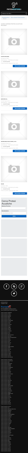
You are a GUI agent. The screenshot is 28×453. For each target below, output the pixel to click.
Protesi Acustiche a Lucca (5, 333)
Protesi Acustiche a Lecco (5, 332)
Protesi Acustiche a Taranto (6, 444)
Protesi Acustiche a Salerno (6, 349)
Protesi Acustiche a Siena (5, 350)
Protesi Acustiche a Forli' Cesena (7, 373)
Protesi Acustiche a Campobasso (7, 367)
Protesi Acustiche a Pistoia (5, 344)
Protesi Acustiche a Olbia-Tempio (7, 385)
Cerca (14, 216)
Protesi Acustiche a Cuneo (5, 418)
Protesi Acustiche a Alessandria (6, 359)
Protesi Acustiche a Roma (5, 394)
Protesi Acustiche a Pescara (6, 342)
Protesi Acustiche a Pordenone (6, 390)
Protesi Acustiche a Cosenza (6, 416)
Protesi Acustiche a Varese (6, 448)
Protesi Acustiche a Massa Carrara (7, 334)
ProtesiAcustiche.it (6, 17)
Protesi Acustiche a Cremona (6, 324)
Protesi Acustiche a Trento (5, 400)
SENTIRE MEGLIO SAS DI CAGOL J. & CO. (8, 141)
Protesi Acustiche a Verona (6, 449)
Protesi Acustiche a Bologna (6, 364)
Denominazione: (5, 211)
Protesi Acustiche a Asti (5, 407)
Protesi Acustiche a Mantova (6, 427)
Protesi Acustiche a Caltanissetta (7, 320)
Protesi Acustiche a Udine (5, 401)
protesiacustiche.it (4, 302)
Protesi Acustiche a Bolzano (6, 411)
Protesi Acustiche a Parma (5, 433)
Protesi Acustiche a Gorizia (6, 375)
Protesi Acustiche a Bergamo (6, 410)
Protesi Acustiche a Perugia (6, 388)
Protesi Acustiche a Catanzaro (6, 415)
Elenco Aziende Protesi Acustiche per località (9, 310)
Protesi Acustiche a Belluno (6, 316)
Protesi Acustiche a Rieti (5, 440)
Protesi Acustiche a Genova (6, 328)
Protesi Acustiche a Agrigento (6, 312)
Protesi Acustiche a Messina (6, 336)
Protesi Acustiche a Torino (5, 445)
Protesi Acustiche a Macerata (6, 380)
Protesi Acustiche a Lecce (5, 424)
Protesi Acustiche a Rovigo (5, 441)
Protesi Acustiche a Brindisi (6, 366)
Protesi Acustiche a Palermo (6, 387)
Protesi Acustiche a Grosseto (6, 422)
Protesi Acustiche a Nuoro (5, 338)
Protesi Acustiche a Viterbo (6, 450)
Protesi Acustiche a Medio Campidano (8, 428)
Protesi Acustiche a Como (5, 369)
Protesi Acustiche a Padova (6, 340)
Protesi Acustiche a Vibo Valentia (7, 357)
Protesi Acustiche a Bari (5, 362)
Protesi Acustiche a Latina (5, 377)
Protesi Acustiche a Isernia (6, 376)
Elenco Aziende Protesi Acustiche (18, 17)
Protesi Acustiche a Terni (5, 398)
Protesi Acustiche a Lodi (5, 426)
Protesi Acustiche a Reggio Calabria (7, 346)
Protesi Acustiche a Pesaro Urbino (7, 435)
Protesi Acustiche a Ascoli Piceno (7, 360)
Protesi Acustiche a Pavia (5, 341)
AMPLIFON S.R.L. (4, 99)
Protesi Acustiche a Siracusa (6, 397)
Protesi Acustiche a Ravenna (6, 439)
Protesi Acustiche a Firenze (6, 419)
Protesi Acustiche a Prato (5, 345)
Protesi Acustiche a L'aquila (6, 423)
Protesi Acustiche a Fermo (5, 325)
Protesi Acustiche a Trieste (6, 354)
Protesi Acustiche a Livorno (6, 379)
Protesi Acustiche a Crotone (6, 371)
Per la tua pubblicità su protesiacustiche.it (8, 308)
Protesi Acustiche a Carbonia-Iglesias (7, 414)
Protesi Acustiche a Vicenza (6, 404)
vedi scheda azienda (20, 66)
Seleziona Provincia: (6, 206)
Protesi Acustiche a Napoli (5, 384)
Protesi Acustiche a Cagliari (6, 412)
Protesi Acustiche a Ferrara (6, 372)
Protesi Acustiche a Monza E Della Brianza (8, 337)
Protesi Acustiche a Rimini (5, 347)
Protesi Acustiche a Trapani (6, 353)
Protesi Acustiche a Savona (6, 443)
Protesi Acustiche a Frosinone (6, 420)
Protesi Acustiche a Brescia (6, 319)
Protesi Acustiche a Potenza (6, 437)
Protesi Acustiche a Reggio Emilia (7, 393)
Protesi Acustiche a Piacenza (6, 389)
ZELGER (2, 183)
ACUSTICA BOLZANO (5, 56)
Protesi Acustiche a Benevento (6, 363)
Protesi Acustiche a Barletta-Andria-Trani (8, 409)
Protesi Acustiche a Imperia (6, 329)
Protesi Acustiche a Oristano (6, 432)
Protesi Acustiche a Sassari (6, 396)
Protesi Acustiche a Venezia (6, 355)
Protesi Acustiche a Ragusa (6, 392)
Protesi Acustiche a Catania (6, 368)
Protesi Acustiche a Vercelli (6, 402)
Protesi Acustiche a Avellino (6, 315)
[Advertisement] (11, 228)
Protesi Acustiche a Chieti (5, 323)
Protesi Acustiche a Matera (6, 381)
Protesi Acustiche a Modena (6, 429)
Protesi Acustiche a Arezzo (6, 313)
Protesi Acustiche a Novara (6, 431)
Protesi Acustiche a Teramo (6, 351)
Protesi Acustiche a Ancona (6, 406)
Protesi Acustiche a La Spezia (6, 330)
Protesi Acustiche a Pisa (5, 436)
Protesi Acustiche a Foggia (5, 327)
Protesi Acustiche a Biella (5, 317)
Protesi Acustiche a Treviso (6, 447)
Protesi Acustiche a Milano (6, 383)
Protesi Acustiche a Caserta (6, 321)
